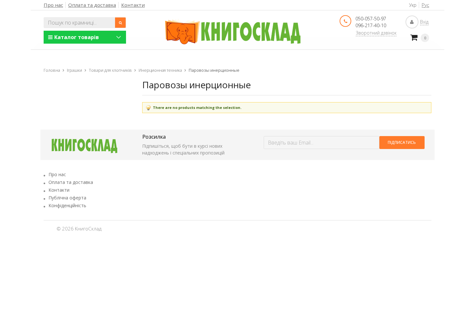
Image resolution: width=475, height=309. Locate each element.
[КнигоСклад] (233, 32)
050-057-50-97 (370, 19)
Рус (425, 5)
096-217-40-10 (370, 25)
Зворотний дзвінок (376, 33)
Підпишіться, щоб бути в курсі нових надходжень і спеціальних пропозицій (183, 149)
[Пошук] (120, 22)
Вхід (424, 22)
